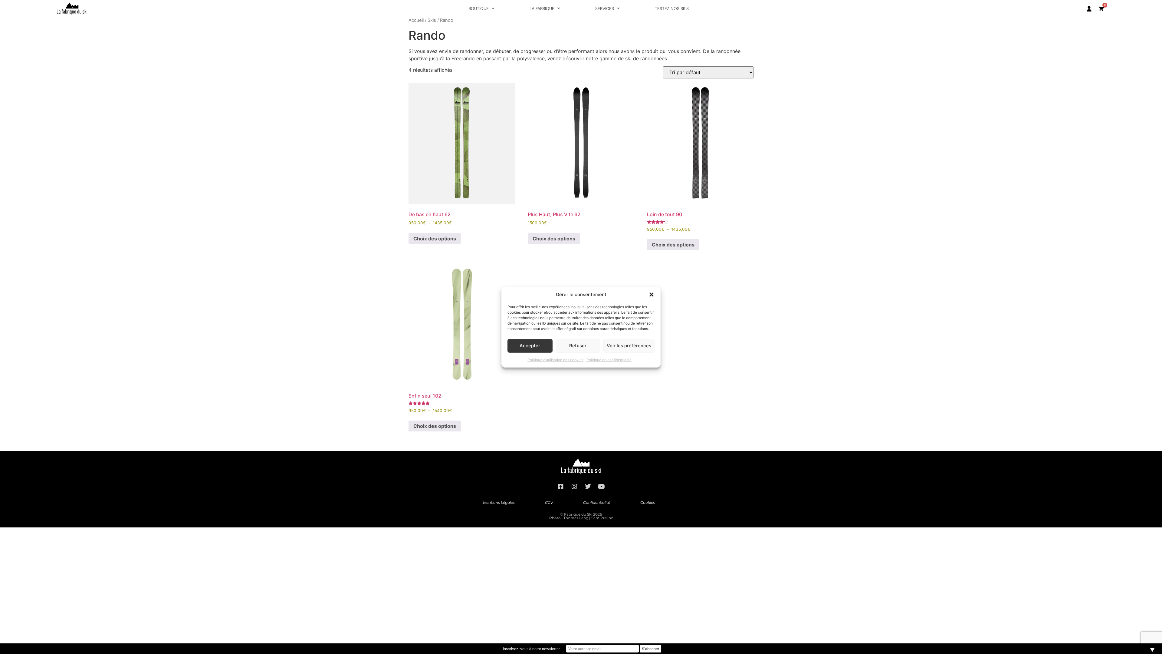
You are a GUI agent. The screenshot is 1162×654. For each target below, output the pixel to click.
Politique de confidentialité (609, 359)
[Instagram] (574, 487)
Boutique (478, 8)
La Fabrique (542, 8)
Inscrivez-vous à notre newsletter (531, 648)
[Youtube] (602, 487)
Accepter (530, 345)
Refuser (577, 345)
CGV (549, 502)
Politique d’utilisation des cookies (555, 359)
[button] (651, 295)
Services (604, 8)
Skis (432, 20)
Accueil (416, 20)
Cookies (647, 502)
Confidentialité (596, 502)
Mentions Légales (499, 502)
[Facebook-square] (561, 487)
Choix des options (434, 239)
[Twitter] (588, 487)
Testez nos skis (672, 8)
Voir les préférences (629, 345)
